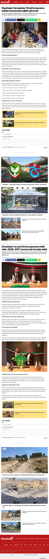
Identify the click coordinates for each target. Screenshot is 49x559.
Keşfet (11, 544)
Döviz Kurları (31, 538)
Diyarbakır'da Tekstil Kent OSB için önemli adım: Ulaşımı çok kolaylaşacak (34, 512)
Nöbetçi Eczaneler (38, 538)
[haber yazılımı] (42, 558)
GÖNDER (45, 147)
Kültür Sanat (16, 544)
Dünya (40, 544)
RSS (13, 554)
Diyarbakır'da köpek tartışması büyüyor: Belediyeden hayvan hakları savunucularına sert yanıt (33, 231)
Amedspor (11, 244)
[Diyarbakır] (24, 200)
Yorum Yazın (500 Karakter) (7, 136)
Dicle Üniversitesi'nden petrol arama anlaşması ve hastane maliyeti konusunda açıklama (34, 524)
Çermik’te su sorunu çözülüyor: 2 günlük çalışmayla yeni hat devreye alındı (23, 475)
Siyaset (25, 544)
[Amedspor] (24, 169)
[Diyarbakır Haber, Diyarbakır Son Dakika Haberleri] (7, 538)
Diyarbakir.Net (4, 5)
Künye (17, 538)
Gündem (35, 544)
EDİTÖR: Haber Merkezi (28, 17)
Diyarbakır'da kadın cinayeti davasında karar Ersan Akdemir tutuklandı (22, 215)
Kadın (44, 544)
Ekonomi (30, 544)
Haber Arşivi (25, 538)
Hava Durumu (45, 538)
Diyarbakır (11, 5)
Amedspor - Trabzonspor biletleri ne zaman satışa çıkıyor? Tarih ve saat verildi (24, 184)
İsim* (3, 132)
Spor (21, 544)
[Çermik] (24, 460)
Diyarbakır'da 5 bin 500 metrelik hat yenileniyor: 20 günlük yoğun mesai (34, 220)
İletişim (20, 538)
